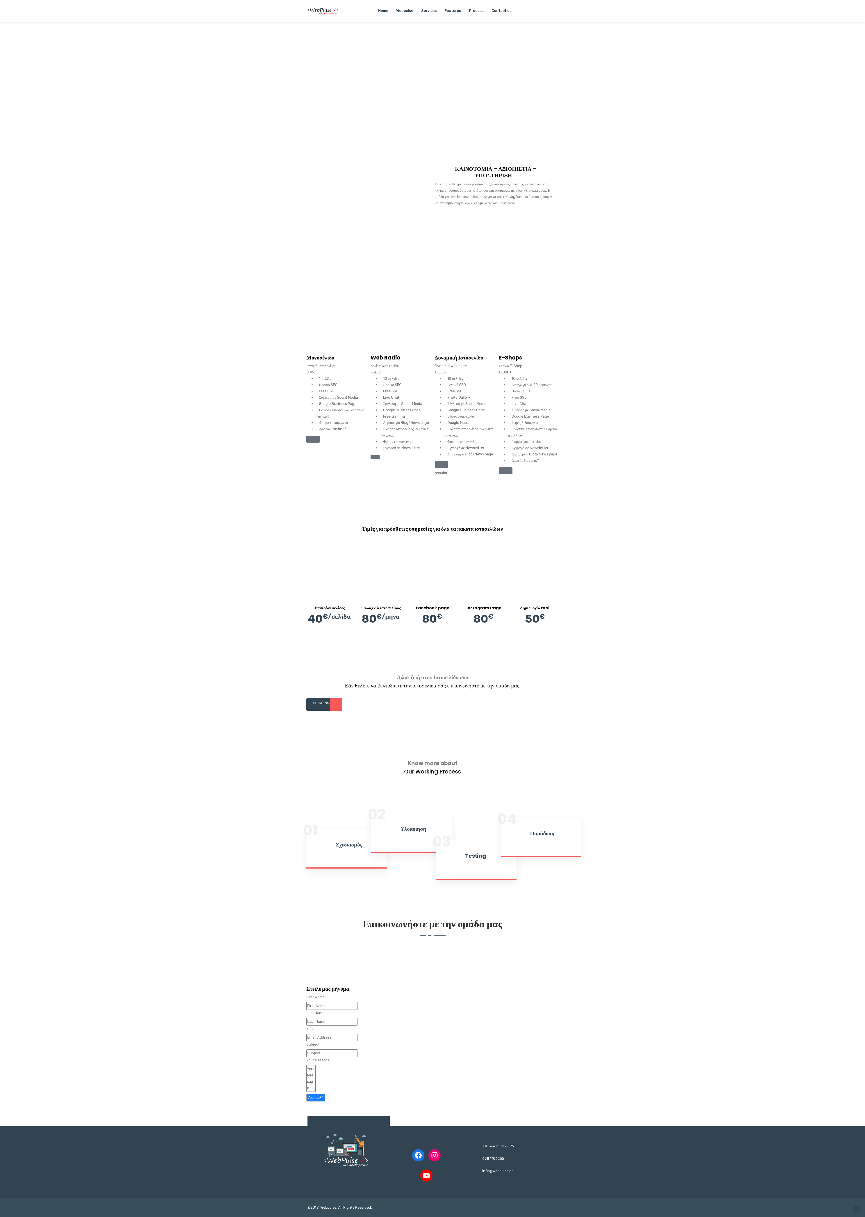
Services (429, 11)
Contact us (502, 11)
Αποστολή (315, 1097)
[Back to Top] (856, 1208)
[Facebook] (418, 1155)
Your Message (318, 1060)
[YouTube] (426, 1175)
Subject (313, 1044)
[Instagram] (434, 1155)
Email (310, 1028)
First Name (315, 997)
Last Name (315, 1013)
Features (453, 11)
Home (383, 11)
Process (476, 11)
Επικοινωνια (324, 703)
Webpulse (404, 11)
